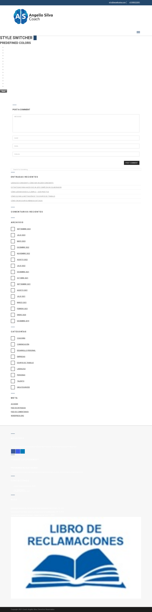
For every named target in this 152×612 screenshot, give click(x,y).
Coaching (21, 338)
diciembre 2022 (23, 247)
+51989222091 (134, 2)
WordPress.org (17, 416)
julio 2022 (21, 266)
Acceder (14, 404)
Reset (3, 91)
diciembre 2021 (23, 272)
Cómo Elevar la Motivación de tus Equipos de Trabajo (33, 196)
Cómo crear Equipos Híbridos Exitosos (27, 201)
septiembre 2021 (24, 284)
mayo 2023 (21, 241)
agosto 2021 (22, 290)
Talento (20, 381)
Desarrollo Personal (26, 350)
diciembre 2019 (23, 321)
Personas (21, 375)
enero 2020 (21, 315)
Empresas (21, 357)
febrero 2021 (22, 309)
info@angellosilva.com (117, 2)
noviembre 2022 (23, 253)
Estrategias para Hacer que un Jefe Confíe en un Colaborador (36, 187)
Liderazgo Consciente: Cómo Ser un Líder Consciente (32, 183)
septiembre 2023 (24, 229)
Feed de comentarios (20, 412)
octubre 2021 (22, 278)
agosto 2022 (22, 260)
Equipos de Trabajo (25, 363)
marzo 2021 (22, 303)
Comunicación (23, 344)
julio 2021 (21, 296)
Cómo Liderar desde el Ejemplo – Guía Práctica (30, 192)
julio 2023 (21, 235)
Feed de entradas (18, 408)
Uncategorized (23, 387)
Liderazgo (21, 369)
